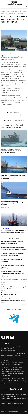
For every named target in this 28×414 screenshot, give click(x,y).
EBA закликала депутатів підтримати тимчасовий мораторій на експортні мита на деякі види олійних (14, 280)
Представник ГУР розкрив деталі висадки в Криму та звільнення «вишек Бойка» (14, 125)
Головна (3, 11)
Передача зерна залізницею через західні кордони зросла (11, 260)
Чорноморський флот (14, 114)
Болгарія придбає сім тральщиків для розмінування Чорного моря (11, 293)
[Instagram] (9, 343)
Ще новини (24, 304)
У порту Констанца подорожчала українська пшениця (12, 266)
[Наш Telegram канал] (14, 318)
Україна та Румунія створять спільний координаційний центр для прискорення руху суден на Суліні (12, 273)
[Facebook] (2, 343)
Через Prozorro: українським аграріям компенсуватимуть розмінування (14, 121)
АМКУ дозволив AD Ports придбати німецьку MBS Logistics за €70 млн (13, 287)
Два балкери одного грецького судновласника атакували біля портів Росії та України (13, 202)
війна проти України (15, 112)
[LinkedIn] (6, 343)
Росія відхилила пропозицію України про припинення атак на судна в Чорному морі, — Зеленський (13, 176)
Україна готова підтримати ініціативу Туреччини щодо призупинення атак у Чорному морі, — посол (12, 150)
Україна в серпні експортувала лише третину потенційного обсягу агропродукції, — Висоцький (13, 248)
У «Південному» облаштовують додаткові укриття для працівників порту (12, 242)
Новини (8, 11)
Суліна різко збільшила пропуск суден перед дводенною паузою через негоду (12, 254)
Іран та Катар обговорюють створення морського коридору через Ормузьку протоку (13, 299)
